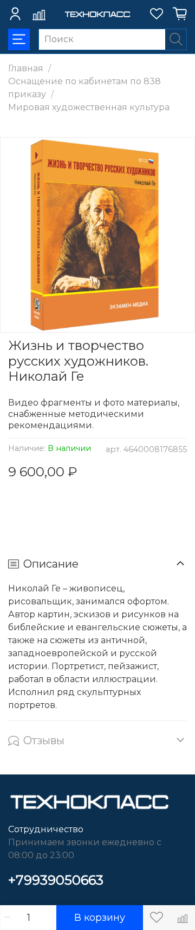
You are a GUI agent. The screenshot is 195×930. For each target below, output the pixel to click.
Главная (25, 68)
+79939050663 (55, 880)
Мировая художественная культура (89, 107)
